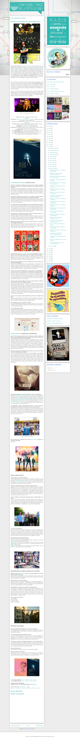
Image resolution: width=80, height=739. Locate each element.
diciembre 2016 (53, 148)
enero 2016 (52, 246)
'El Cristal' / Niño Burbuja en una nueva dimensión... (57, 243)
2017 (49, 144)
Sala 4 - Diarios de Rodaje (52, 88)
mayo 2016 (52, 162)
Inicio (28, 725)
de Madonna (25, 119)
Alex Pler (16, 82)
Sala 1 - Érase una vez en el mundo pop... (55, 82)
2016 (49, 146)
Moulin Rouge (27, 129)
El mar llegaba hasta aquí (17, 182)
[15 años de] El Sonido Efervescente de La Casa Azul (57, 177)
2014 (49, 250)
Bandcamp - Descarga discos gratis (55, 318)
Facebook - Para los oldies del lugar (55, 323)
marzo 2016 (52, 166)
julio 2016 (52, 158)
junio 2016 (52, 160)
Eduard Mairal (33, 684)
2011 (49, 256)
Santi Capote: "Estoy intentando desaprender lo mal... (56, 221)
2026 (49, 126)
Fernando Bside (22, 686)
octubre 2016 (53, 152)
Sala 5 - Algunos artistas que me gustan (55, 91)
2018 (49, 142)
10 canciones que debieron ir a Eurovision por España (56, 234)
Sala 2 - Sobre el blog (51, 84)
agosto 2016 (52, 156)
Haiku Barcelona (21, 573)
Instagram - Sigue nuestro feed (53, 321)
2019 (49, 140)
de (22, 395)
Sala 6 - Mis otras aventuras (53, 93)
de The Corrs (29, 121)
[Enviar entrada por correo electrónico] (28, 686)
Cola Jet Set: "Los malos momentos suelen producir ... (57, 215)
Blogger (53, 736)
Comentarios (51, 370)
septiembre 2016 (53, 154)
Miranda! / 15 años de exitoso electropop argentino (56, 174)
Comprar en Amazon (32, 679)
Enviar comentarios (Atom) (29, 728)
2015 (49, 248)
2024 (49, 130)
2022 (49, 134)
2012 (49, 254)
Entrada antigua (39, 725)
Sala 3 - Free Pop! (51, 86)
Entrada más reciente (15, 725)
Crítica (22, 679)
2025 (49, 128)
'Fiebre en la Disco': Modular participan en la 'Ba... (56, 218)
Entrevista (26, 679)
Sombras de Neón (15, 333)
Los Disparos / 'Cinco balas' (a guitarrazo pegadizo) (56, 196)
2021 (49, 136)
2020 (49, 138)
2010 (49, 258)
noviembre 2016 (53, 150)
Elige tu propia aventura (25, 253)
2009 (49, 260)
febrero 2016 (52, 168)
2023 (49, 132)
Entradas (51, 368)
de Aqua (26, 126)
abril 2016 (52, 164)
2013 (49, 252)
